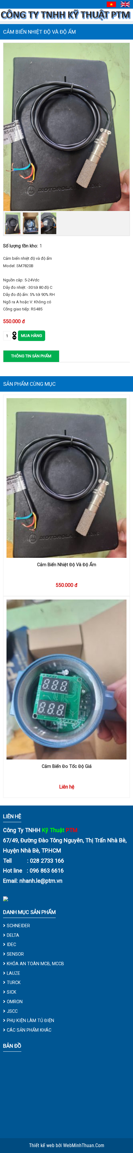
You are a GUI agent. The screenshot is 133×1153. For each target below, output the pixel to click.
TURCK (14, 982)
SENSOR (15, 954)
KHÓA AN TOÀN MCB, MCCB (35, 963)
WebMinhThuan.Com (83, 1145)
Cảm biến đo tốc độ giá (67, 766)
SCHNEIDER (18, 925)
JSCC (12, 1011)
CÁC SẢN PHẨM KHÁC (29, 1030)
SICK (11, 992)
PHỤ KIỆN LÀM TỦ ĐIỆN (30, 1020)
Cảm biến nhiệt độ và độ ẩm (66, 564)
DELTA (13, 935)
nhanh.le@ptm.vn (40, 880)
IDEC (11, 944)
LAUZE (13, 973)
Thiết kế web (42, 1145)
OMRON (15, 1001)
